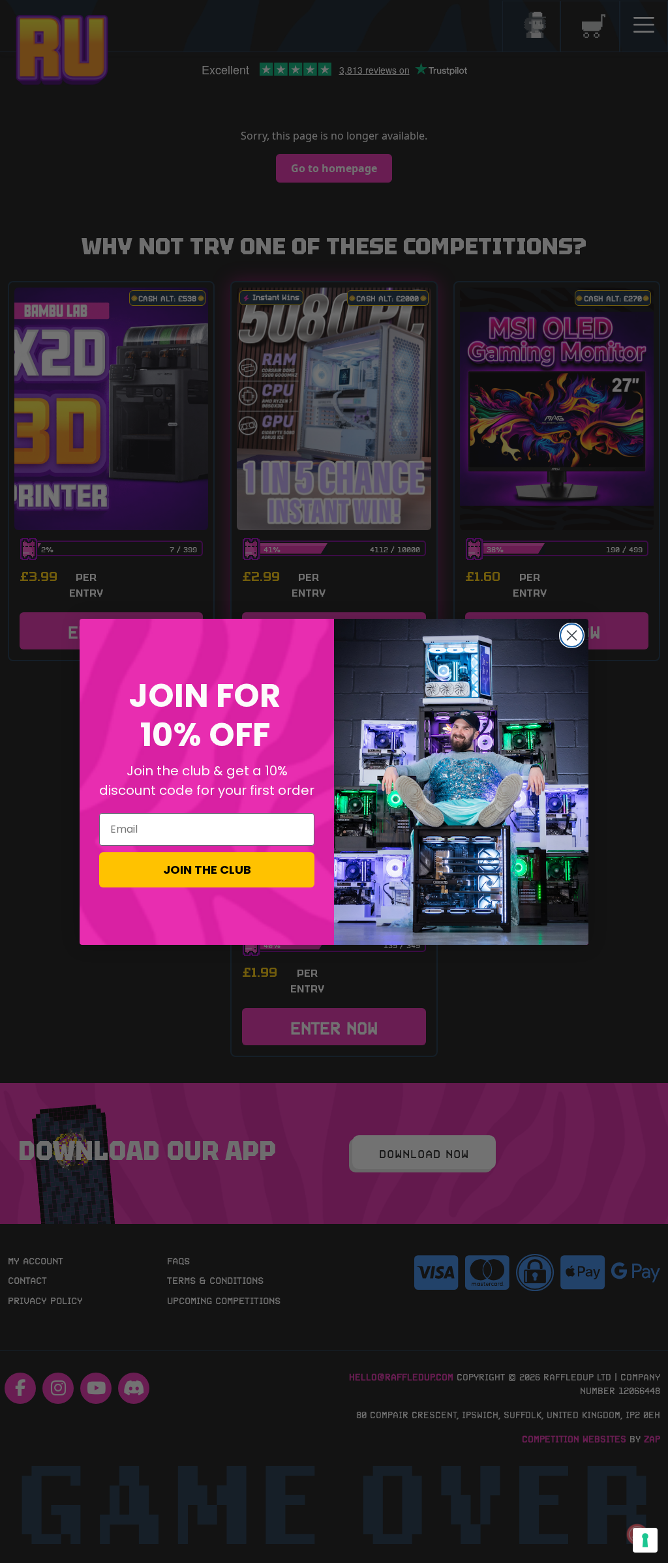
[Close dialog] (571, 635)
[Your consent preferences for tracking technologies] (645, 1540)
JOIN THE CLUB (207, 869)
